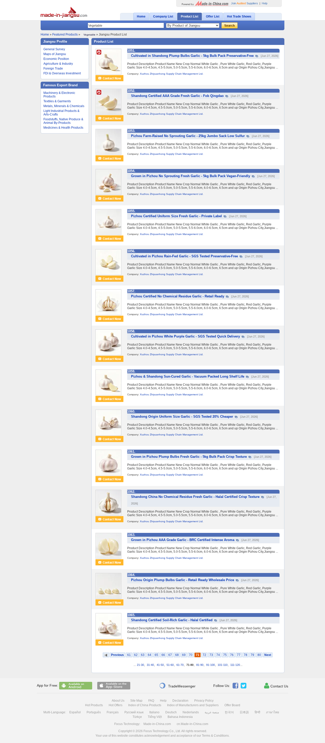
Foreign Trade (53, 68)
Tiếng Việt (155, 717)
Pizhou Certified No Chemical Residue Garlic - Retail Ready (177, 296)
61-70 (180, 664)
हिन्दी (257, 712)
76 (232, 655)
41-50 (160, 664)
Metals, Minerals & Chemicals (63, 106)
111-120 (235, 664)
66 (163, 655)
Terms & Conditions (215, 735)
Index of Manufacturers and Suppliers (193, 705)
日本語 (244, 712)
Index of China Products (144, 705)
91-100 (210, 664)
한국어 (229, 712)
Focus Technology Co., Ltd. (162, 731)
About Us (118, 700)
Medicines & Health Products (63, 127)
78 (245, 655)
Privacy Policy (204, 700)
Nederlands (191, 712)
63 (142, 655)
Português (94, 712)
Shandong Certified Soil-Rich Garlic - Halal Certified (172, 620)
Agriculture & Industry (58, 63)
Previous (117, 655)
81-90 (199, 664)
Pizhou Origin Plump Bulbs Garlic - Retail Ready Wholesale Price (182, 580)
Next (267, 655)
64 (149, 655)
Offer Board (232, 705)
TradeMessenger (177, 685)
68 (177, 655)
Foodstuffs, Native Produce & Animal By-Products (63, 121)
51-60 (170, 664)
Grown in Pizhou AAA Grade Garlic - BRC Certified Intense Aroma (182, 540)
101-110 (223, 664)
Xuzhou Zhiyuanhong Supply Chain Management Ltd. (171, 73)
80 (259, 655)
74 (218, 655)
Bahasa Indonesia (180, 717)
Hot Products (94, 705)
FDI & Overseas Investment (62, 73)
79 (252, 655)
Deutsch (171, 712)
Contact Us (276, 685)
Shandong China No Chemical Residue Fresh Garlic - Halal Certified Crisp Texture (195, 497)
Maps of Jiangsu (54, 54)
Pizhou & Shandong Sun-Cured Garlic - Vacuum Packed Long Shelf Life (187, 376)
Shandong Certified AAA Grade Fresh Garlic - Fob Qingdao (177, 96)
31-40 (150, 664)
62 (136, 655)
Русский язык (133, 712)
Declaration (180, 700)
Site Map (136, 700)
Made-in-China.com (157, 724)
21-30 (140, 664)
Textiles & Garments (57, 101)
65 (156, 655)
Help (264, 3)
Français (113, 712)
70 (190, 655)
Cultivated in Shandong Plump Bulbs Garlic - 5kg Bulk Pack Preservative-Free (192, 56)
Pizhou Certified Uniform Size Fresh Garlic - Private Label (176, 216)
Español (75, 712)
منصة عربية (212, 712)
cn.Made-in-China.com (192, 724)
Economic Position (56, 59)
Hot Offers (115, 705)
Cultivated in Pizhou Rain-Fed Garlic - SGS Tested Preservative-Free (184, 256)
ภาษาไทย (272, 712)
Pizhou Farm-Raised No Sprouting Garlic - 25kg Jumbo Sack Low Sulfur (188, 136)
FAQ (151, 700)
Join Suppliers (244, 3)
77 (238, 655)
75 (225, 655)
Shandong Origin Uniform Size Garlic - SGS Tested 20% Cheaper (182, 416)
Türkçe (137, 717)
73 (211, 655)
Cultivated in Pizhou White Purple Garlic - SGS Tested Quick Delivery (185, 336)
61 (129, 655)
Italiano (154, 712)
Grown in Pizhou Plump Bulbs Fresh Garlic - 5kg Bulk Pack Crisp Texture (189, 457)
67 (170, 655)
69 (184, 655)
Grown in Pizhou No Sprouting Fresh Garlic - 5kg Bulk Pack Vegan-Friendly (190, 176)
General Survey (54, 49)
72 (204, 655)
